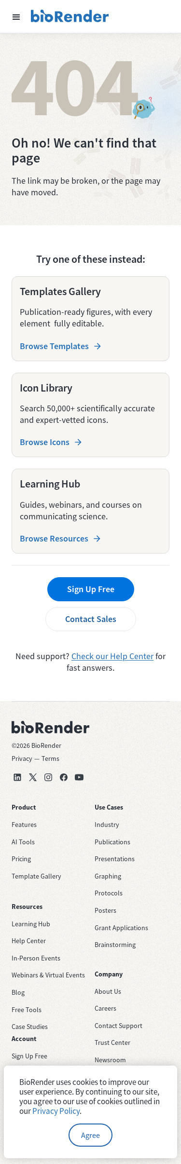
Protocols (109, 893)
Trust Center (112, 1042)
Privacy (22, 758)
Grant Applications (121, 927)
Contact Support (118, 1025)
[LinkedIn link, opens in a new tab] (17, 777)
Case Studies (30, 1026)
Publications (112, 842)
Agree (90, 1135)
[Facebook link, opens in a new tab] (64, 777)
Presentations (115, 858)
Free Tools (27, 1009)
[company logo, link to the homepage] (70, 16)
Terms (50, 758)
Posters (105, 910)
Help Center (29, 940)
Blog (18, 992)
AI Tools (23, 842)
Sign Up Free (90, 589)
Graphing (108, 876)
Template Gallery (36, 876)
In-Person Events (36, 958)
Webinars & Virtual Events (48, 975)
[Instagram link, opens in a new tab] (48, 777)
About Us (108, 991)
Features (24, 824)
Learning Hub (31, 924)
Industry (107, 824)
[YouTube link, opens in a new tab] (79, 777)
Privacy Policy (56, 1111)
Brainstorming (115, 944)
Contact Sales (90, 618)
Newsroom (110, 1060)
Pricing (21, 858)
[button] (16, 16)
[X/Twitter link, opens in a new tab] (33, 777)
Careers (105, 1008)
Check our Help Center (112, 656)
